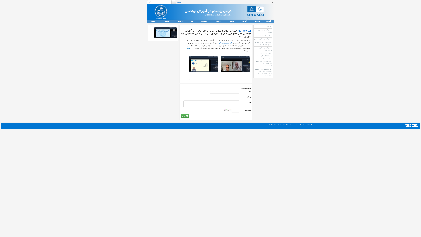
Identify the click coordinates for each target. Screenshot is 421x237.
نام (250, 91)
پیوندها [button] (166, 21)
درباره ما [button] (257, 21)
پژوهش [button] (231, 21)
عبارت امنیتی (247, 110)
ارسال (184, 116)
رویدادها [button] (180, 21)
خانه (267, 21)
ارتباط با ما (154, 21)
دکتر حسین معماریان (226, 43)
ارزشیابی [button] (218, 21)
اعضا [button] (192, 21)
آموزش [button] (244, 21)
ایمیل (249, 97)
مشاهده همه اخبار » (267, 26)
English (179, 2)
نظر (250, 102)
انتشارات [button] (204, 21)
